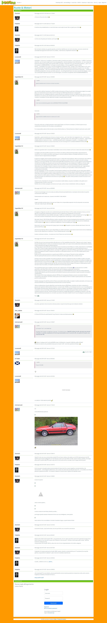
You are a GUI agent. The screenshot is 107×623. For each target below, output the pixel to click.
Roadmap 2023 (59, 2)
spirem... (51, 561)
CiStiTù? (79, 2)
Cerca (95, 2)
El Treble (17, 358)
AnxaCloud (84, 2)
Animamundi (18, 188)
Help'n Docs (90, 2)
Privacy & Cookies (61, 619)
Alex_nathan (18, 310)
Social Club (74, 2)
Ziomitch (17, 13)
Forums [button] (19, 2)
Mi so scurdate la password (50, 608)
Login (99, 2)
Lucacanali (18, 57)
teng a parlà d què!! (39, 577)
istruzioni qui (51, 612)
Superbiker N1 (19, 77)
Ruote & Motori (23, 7)
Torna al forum (18, 581)
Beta (55, 619)
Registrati (104, 2)
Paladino (17, 23)
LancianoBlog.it (67, 2)
